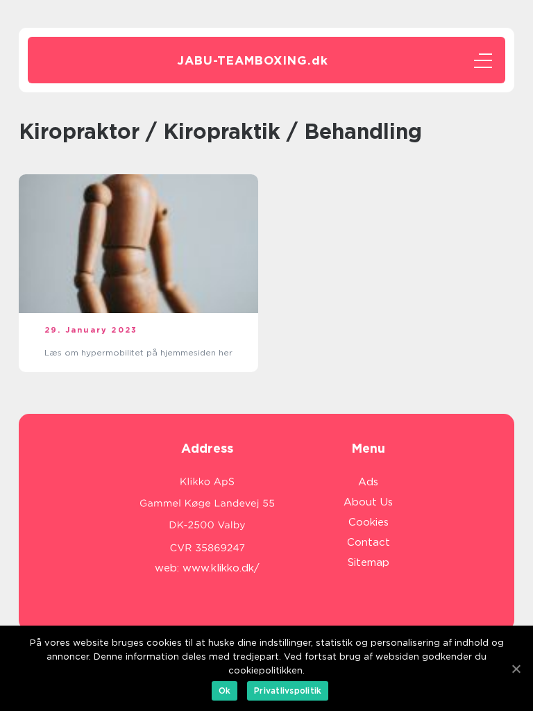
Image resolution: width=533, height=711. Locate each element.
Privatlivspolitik (287, 690)
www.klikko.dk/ (221, 568)
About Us (368, 502)
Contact (368, 542)
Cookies (368, 522)
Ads (368, 482)
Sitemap (368, 562)
